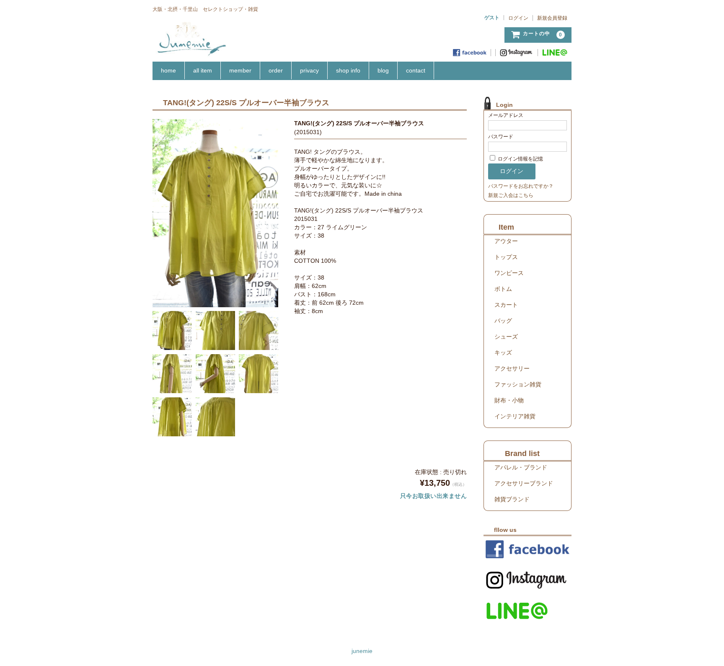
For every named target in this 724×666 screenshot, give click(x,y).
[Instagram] (517, 52)
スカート (506, 304)
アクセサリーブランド (523, 483)
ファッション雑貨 (517, 384)
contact (415, 70)
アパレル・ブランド (520, 467)
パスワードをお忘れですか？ (520, 186)
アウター (506, 241)
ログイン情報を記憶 (519, 159)
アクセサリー (512, 368)
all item (202, 70)
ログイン (518, 18)
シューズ (506, 336)
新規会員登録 (552, 18)
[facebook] (470, 52)
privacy (309, 70)
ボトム (503, 288)
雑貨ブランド (512, 499)
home (168, 70)
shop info (348, 70)
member (240, 70)
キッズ (503, 352)
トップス (506, 257)
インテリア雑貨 (514, 416)
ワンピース (509, 273)
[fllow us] (527, 549)
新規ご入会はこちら (510, 195)
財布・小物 (509, 400)
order (276, 70)
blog (383, 70)
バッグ (503, 320)
